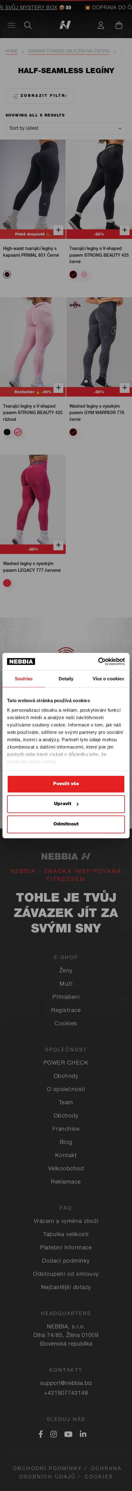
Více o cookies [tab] (108, 678)
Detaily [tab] (66, 678)
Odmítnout (66, 824)
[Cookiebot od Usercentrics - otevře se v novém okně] (98, 662)
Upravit (62, 804)
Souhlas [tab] (24, 678)
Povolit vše (66, 783)
